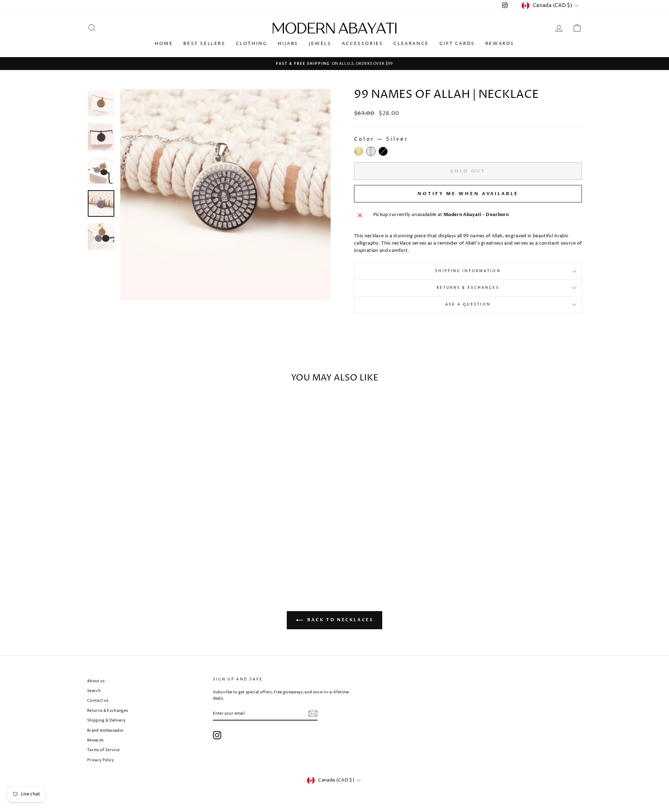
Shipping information (467, 271)
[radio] (358, 151)
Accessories (362, 43)
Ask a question (468, 304)
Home (164, 43)
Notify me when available (467, 194)
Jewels (320, 43)
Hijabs (288, 43)
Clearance (411, 43)
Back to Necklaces (340, 620)
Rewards (499, 43)
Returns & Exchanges (468, 287)
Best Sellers (204, 43)
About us (96, 681)
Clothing (252, 43)
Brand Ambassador (105, 730)
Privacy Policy (100, 760)
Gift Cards (457, 43)
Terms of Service (103, 750)
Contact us (97, 700)
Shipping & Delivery (106, 720)
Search (94, 690)
